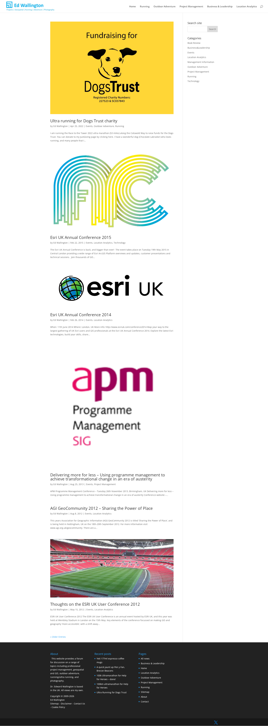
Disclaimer (66, 703)
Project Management (191, 6)
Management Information (201, 62)
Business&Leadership (199, 47)
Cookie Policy (58, 707)
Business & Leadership (219, 6)
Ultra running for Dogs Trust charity (83, 121)
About (144, 696)
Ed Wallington (60, 126)
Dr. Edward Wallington (62, 686)
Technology (119, 242)
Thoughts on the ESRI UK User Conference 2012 (95, 604)
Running (145, 6)
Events (89, 126)
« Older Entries (58, 636)
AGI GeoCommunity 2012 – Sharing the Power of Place (101, 508)
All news (145, 658)
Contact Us (79, 703)
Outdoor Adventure (165, 6)
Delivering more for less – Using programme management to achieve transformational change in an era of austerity (107, 477)
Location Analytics (247, 6)
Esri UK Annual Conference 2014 (80, 314)
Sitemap (54, 703)
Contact (145, 701)
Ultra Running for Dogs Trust (112, 692)
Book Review (194, 42)
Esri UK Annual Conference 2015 (80, 237)
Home (132, 6)
